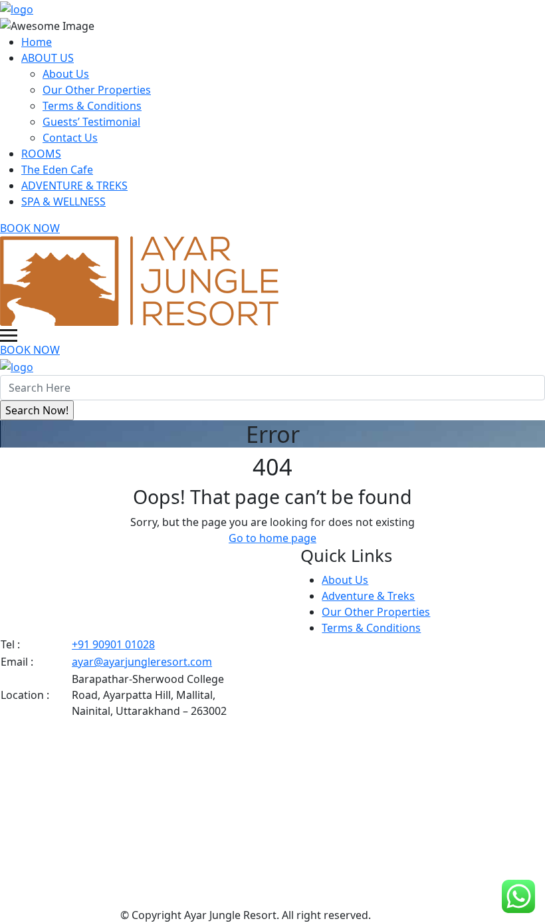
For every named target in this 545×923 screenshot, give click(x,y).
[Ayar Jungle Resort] (16, 8)
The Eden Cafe (57, 169)
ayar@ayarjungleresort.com (142, 661)
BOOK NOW (30, 228)
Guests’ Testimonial (91, 121)
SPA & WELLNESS (63, 201)
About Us (66, 73)
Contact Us (70, 137)
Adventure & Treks (368, 596)
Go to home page (272, 538)
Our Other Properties (97, 89)
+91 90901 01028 (113, 644)
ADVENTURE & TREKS (74, 185)
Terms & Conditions (92, 105)
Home (36, 42)
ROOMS (41, 153)
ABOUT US (47, 58)
